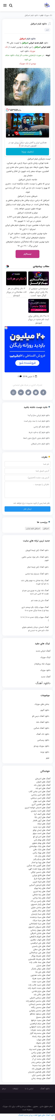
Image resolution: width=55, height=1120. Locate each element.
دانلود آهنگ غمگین (41, 728)
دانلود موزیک (45, 670)
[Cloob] (21, 392)
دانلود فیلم (31, 38)
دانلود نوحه (44, 752)
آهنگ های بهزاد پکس (41, 852)
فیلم (47, 758)
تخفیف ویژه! (28, 152)
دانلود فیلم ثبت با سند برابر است (37, 421)
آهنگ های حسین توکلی (40, 872)
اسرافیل (46, 528)
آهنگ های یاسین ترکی (41, 1075)
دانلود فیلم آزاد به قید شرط (39, 432)
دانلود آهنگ (45, 1088)
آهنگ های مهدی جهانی (40, 1055)
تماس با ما (29, 1088)
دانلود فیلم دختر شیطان (40, 443)
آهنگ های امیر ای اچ (41, 836)
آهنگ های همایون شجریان (39, 1071)
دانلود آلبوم (44, 710)
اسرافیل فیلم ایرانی (33, 528)
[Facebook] (43, 392)
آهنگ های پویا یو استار (41, 862)
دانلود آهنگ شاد (42, 722)
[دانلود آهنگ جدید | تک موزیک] (47, 5)
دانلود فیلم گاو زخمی (42, 426)
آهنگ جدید (45, 676)
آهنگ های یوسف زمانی (40, 1078)
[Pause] (9, 135)
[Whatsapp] (13, 392)
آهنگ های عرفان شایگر (40, 968)
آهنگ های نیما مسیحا (41, 1065)
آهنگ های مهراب (43, 1039)
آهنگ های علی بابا (42, 972)
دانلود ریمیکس (43, 740)
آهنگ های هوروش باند (41, 1068)
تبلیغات (15, 1088)
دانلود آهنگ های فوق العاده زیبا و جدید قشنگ (36, 1115)
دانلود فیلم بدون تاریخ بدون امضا (36, 438)
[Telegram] (36, 392)
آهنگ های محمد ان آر (41, 1059)
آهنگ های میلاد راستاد (41, 1036)
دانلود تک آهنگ (42, 734)
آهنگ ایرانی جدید (43, 651)
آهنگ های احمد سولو (41, 833)
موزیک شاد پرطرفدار (42, 663)
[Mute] (13, 135)
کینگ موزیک (45, 657)
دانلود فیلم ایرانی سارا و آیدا (39, 415)
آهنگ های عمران (43, 965)
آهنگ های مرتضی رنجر (40, 1062)
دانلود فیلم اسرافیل (38, 23)
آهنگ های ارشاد (43, 823)
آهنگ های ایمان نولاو (41, 830)
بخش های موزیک (42, 704)
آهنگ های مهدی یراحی (40, 1052)
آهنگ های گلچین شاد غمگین (38, 865)
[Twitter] (28, 392)
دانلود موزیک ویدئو (41, 746)
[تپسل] (7, 110)
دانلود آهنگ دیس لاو (40, 716)
